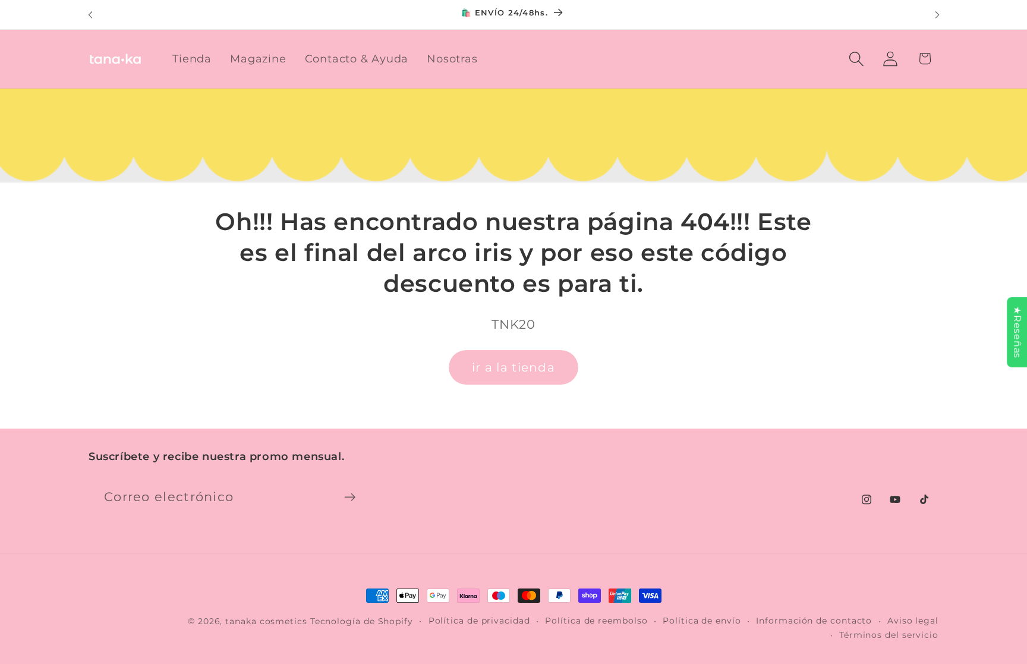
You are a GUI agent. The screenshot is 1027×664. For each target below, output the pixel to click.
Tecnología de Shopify (361, 621)
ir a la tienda (513, 367)
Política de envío (702, 620)
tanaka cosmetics (266, 621)
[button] (857, 58)
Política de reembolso (596, 620)
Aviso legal (912, 620)
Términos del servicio (888, 635)
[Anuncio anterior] (90, 14)
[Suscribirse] (350, 497)
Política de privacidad (479, 620)
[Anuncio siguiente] (937, 14)
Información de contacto (814, 620)
